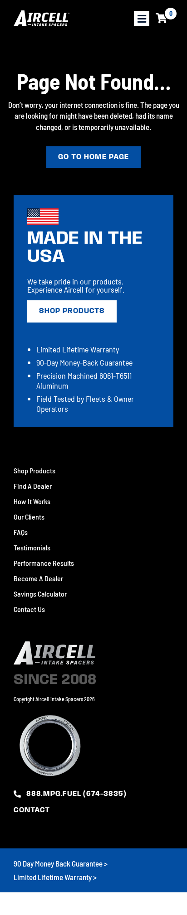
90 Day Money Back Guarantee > (61, 863)
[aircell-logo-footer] (54, 645)
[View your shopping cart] (161, 18)
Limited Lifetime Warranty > (55, 876)
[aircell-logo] (41, 18)
